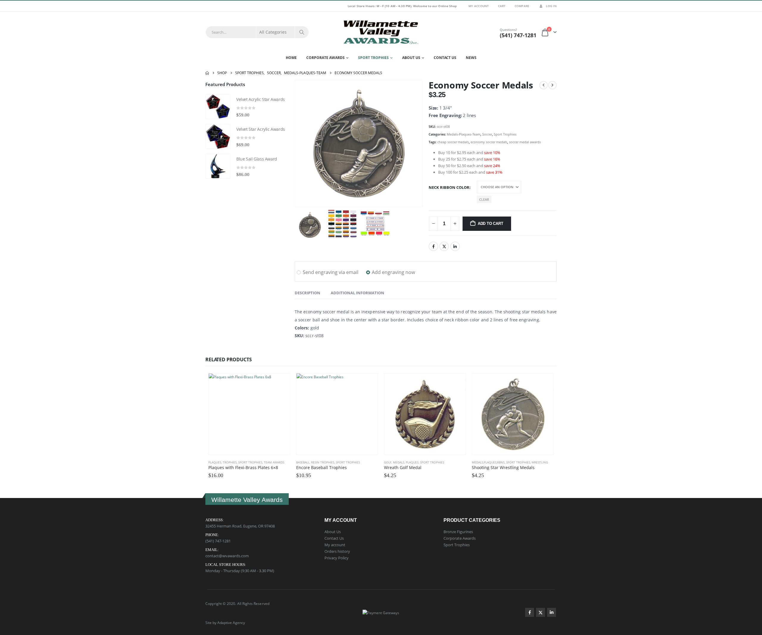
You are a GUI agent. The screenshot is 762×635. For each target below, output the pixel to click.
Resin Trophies (322, 462)
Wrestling (540, 462)
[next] (552, 85)
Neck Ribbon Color (449, 187)
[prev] (543, 85)
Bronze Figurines (458, 531)
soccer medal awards (525, 142)
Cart (502, 6)
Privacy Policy (336, 558)
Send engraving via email (330, 272)
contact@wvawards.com (227, 555)
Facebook (433, 246)
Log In (551, 6)
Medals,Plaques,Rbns (488, 462)
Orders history (337, 551)
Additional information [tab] (357, 292)
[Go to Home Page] (207, 73)
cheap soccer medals (453, 142)
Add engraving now (393, 272)
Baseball (303, 462)
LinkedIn (455, 246)
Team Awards (274, 462)
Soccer (487, 134)
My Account (479, 6)
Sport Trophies (373, 57)
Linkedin (551, 612)
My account (334, 544)
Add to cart (490, 223)
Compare (522, 6)
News (471, 57)
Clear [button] (484, 199)
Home (291, 57)
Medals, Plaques (406, 462)
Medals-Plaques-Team (463, 134)
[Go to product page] (217, 106)
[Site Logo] (381, 32)
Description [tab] (307, 292)
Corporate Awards (325, 57)
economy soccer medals (489, 142)
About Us (411, 57)
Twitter (444, 246)
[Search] (302, 32)
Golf (387, 462)
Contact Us (445, 57)
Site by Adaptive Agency (225, 622)
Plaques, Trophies (222, 462)
